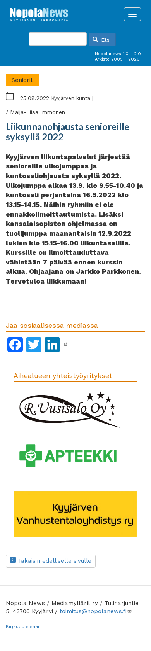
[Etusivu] (39, 12)
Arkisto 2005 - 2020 (117, 59)
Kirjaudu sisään (23, 626)
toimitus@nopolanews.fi (93, 611)
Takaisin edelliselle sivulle (53, 560)
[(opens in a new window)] (66, 344)
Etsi (105, 40)
